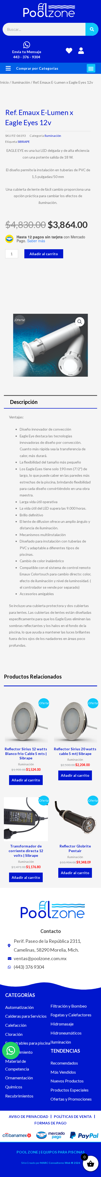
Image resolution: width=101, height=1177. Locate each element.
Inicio (4, 82)
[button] (8, 68)
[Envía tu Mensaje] (27, 45)
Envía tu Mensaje (26, 51)
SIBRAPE (24, 142)
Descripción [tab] (24, 402)
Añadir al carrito (44, 254)
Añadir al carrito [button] (26, 780)
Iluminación (21, 82)
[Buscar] (91, 29)
